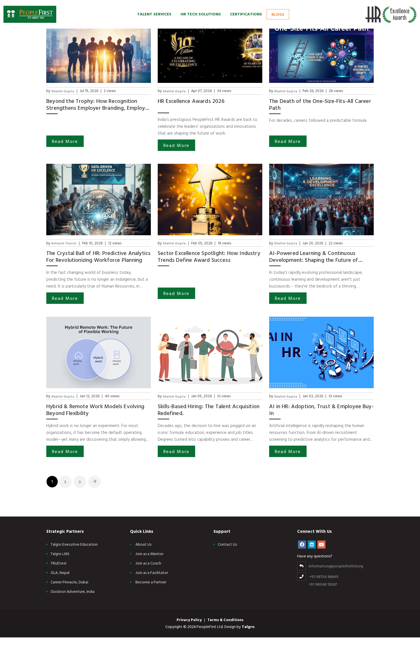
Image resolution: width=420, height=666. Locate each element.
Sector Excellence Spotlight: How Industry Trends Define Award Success (209, 256)
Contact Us (227, 544)
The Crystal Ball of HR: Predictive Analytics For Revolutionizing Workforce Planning (98, 256)
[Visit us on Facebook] (302, 545)
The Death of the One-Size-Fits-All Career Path (320, 104)
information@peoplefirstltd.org (336, 566)
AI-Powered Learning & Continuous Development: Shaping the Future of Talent (313, 256)
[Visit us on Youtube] (321, 545)
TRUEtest (59, 563)
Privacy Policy (189, 620)
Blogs (277, 14)
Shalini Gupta (62, 90)
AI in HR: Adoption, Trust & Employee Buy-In (321, 409)
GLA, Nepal (60, 572)
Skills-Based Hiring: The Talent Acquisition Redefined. (208, 409)
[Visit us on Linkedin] (312, 545)
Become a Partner (150, 582)
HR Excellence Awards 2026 (191, 101)
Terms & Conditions (225, 620)
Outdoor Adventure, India (73, 591)
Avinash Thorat (64, 243)
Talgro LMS (60, 554)
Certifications (246, 14)
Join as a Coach (148, 563)
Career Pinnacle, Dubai (69, 582)
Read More (65, 141)
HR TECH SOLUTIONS (201, 14)
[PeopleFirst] (29, 14)
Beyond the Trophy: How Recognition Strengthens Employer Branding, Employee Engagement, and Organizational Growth (98, 104)
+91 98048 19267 (323, 584)
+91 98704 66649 (323, 576)
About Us (143, 544)
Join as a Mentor (149, 554)
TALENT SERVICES (154, 14)
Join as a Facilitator (151, 572)
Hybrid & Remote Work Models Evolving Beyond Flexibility (95, 409)
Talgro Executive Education (74, 544)
